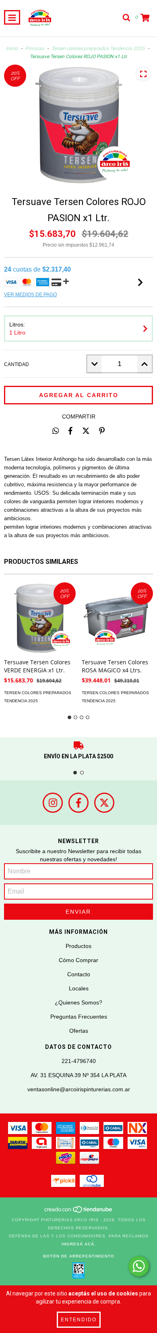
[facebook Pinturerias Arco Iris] (78, 803)
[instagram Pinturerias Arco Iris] (53, 803)
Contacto (78, 974)
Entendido (79, 1320)
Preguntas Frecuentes (78, 1016)
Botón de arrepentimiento (78, 1256)
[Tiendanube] (78, 1212)
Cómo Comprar (78, 960)
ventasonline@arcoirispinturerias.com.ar (78, 1089)
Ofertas (78, 1030)
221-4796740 (79, 1061)
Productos (78, 946)
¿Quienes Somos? (78, 1002)
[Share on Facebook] (70, 431)
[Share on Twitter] (86, 431)
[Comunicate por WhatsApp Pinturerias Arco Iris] (138, 1266)
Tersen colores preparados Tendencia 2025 (98, 48)
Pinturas (34, 48)
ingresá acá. (79, 1244)
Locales (79, 988)
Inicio (12, 48)
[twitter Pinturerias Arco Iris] (104, 803)
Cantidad (16, 364)
